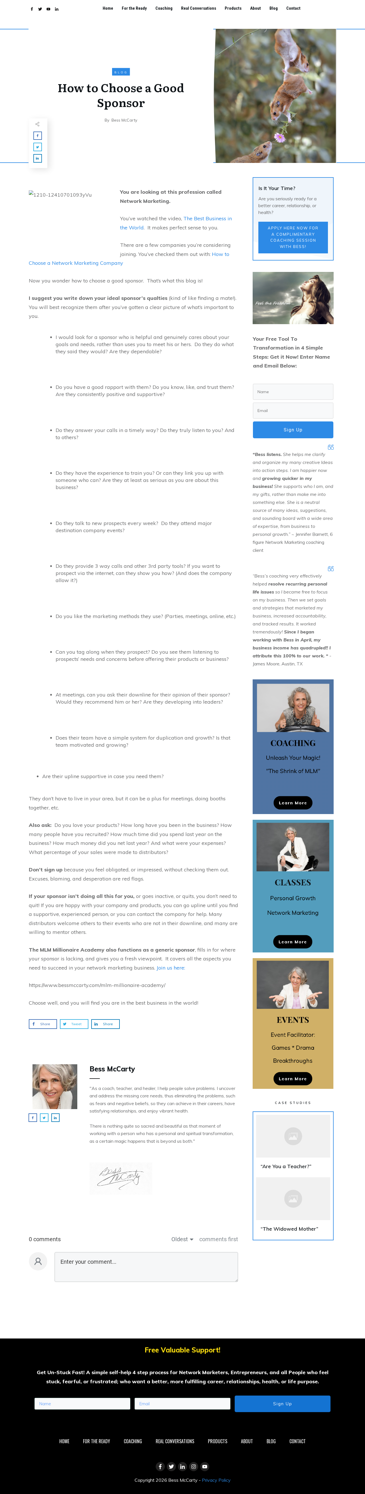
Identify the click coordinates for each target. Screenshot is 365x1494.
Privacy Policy (216, 1480)
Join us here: (171, 967)
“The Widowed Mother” (293, 1207)
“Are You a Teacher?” (293, 1144)
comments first (218, 1239)
